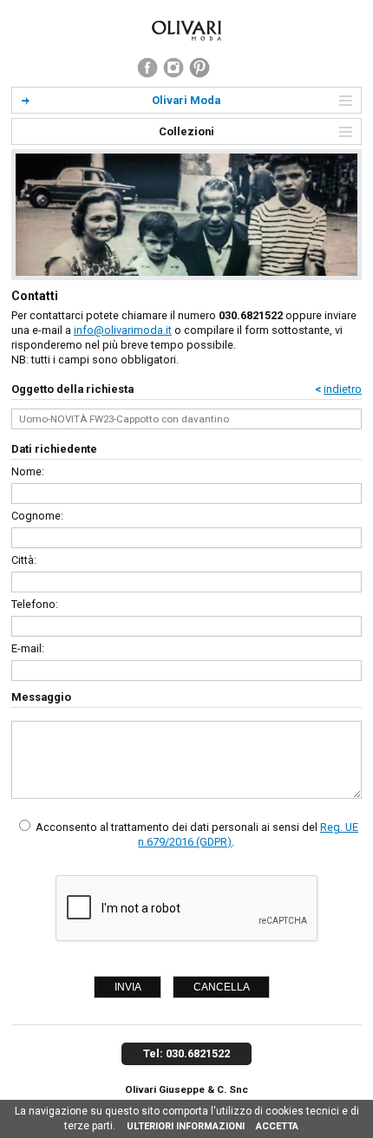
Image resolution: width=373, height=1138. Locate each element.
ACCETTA (277, 1126)
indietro (343, 389)
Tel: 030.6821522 (186, 1053)
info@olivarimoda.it (123, 330)
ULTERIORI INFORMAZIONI (186, 1126)
